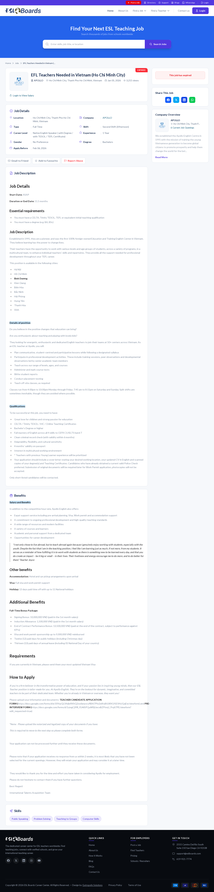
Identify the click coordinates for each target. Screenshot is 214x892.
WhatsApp (190, 2)
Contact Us (94, 872)
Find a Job (138, 10)
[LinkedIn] (24, 861)
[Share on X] (176, 100)
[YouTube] (39, 861)
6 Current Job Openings (182, 127)
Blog (91, 861)
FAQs (91, 866)
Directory (151, 2)
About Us (123, 10)
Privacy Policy (115, 885)
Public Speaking (20, 818)
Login (206, 2)
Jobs (17, 63)
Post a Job (135, 2)
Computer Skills (91, 818)
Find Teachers (137, 850)
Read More (161, 157)
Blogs (177, 2)
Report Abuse (75, 160)
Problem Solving (42, 818)
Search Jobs (160, 44)
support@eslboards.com (189, 853)
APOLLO (38, 80)
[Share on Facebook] (168, 100)
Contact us (184, 10)
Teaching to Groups (66, 818)
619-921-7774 (184, 859)
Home (110, 10)
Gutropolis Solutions (92, 885)
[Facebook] (8, 861)
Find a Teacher (158, 10)
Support (165, 2)
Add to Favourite (48, 160)
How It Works (95, 855)
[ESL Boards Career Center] (19, 839)
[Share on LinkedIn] (184, 100)
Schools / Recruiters (140, 861)
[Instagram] (31, 861)
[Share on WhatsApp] (192, 100)
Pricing (134, 855)
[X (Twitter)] (16, 861)
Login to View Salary (23, 95)
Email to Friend (20, 160)
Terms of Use (134, 885)
